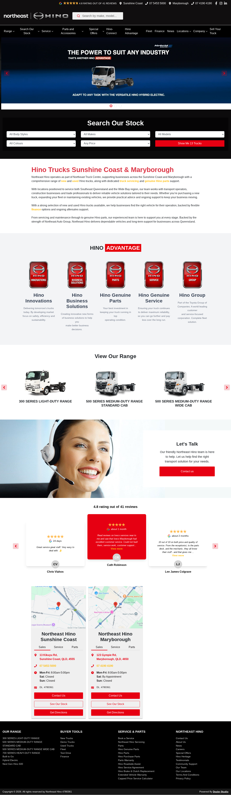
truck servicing (129, 181)
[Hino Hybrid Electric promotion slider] (111, 106)
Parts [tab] (75, 647)
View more (117, 548)
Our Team (181, 767)
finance (36, 209)
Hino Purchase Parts (129, 756)
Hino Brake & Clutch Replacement (136, 771)
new (63, 181)
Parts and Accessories (68, 31)
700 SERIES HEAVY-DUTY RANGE (21, 753)
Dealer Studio (220, 791)
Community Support (186, 764)
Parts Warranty (126, 760)
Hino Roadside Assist (129, 764)
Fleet (149, 31)
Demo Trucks (67, 742)
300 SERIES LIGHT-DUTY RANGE (21, 738)
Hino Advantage (131, 31)
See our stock (58, 704)
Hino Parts (123, 753)
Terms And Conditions (187, 774)
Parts (121, 745)
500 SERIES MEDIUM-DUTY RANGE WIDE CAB (28, 749)
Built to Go (8, 756)
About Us (181, 742)
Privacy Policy (183, 778)
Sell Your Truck (215, 31)
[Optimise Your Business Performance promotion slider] (115, 106)
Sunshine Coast (133, 3)
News (170, 31)
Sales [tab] (42, 647)
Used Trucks (67, 745)
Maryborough (181, 3)
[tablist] (58, 647)
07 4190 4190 (203, 3)
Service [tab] (58, 647)
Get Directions (58, 712)
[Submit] (78, 16)
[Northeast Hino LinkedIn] (226, 3)
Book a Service (126, 738)
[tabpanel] (58, 690)
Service (46, 31)
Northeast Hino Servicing (131, 742)
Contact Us (58, 695)
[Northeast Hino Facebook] (217, 3)
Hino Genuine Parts (128, 749)
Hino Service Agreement (131, 767)
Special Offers (93, 31)
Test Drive (65, 753)
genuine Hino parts (157, 181)
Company (199, 31)
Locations (183, 31)
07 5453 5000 (157, 3)
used (75, 181)
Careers (180, 749)
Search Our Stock (27, 31)
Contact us (187, 471)
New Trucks (66, 738)
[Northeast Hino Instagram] (221, 3)
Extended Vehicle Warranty (132, 774)
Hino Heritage (183, 756)
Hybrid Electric (10, 760)
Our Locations (183, 771)
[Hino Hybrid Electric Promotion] (115, 70)
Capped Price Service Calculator (135, 778)
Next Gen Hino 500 (13, 764)
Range (8, 31)
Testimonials (182, 760)
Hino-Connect (111, 31)
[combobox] (97, 16)
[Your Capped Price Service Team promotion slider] (120, 106)
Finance (160, 31)
